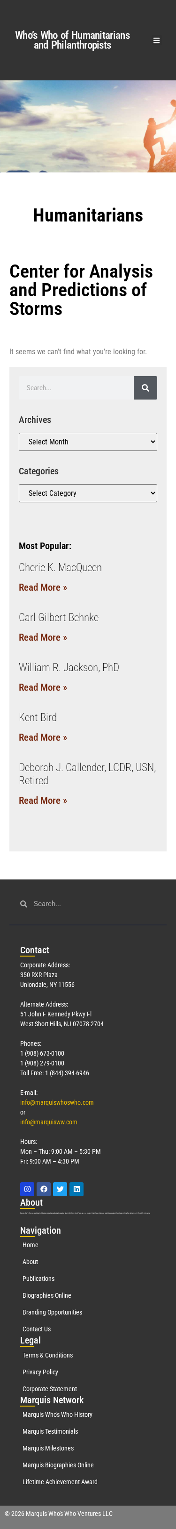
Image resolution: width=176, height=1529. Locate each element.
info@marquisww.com (48, 1122)
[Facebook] (44, 1189)
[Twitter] (60, 1189)
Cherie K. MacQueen (60, 567)
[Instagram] (27, 1189)
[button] (157, 40)
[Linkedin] (76, 1189)
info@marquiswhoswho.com (57, 1102)
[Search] (145, 388)
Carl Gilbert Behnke (59, 617)
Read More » (43, 587)
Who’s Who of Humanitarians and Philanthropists (72, 40)
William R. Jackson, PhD (69, 667)
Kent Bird (38, 717)
